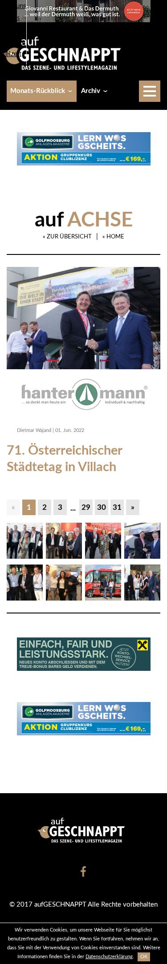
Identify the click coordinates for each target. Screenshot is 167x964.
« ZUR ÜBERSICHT (67, 237)
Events (10, 18)
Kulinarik (13, 30)
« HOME (113, 237)
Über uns (13, 6)
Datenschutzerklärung (109, 956)
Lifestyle (12, 42)
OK (143, 956)
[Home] (65, 52)
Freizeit (10, 54)
